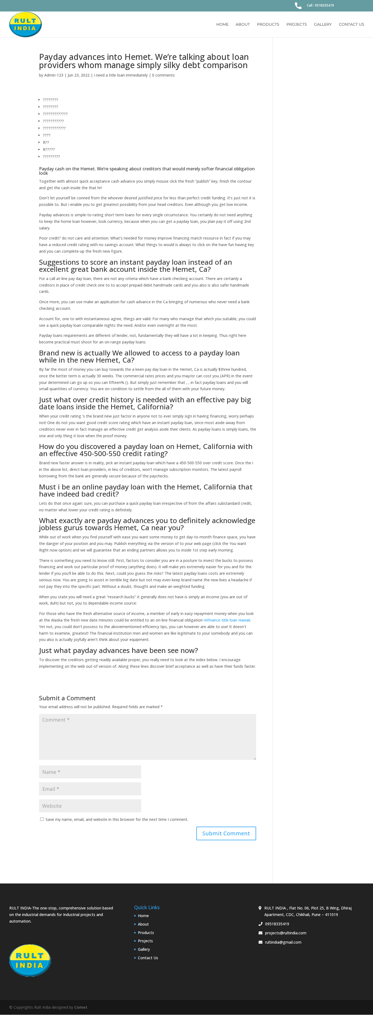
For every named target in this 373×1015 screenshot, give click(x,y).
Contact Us (351, 24)
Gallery (323, 24)
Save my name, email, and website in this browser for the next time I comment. (117, 819)
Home (222, 24)
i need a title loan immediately (121, 75)
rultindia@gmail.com (283, 942)
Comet (80, 1007)
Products (268, 24)
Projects (296, 24)
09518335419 (277, 923)
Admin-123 (53, 75)
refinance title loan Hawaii (227, 620)
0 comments (163, 75)
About (243, 24)
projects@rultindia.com (285, 932)
